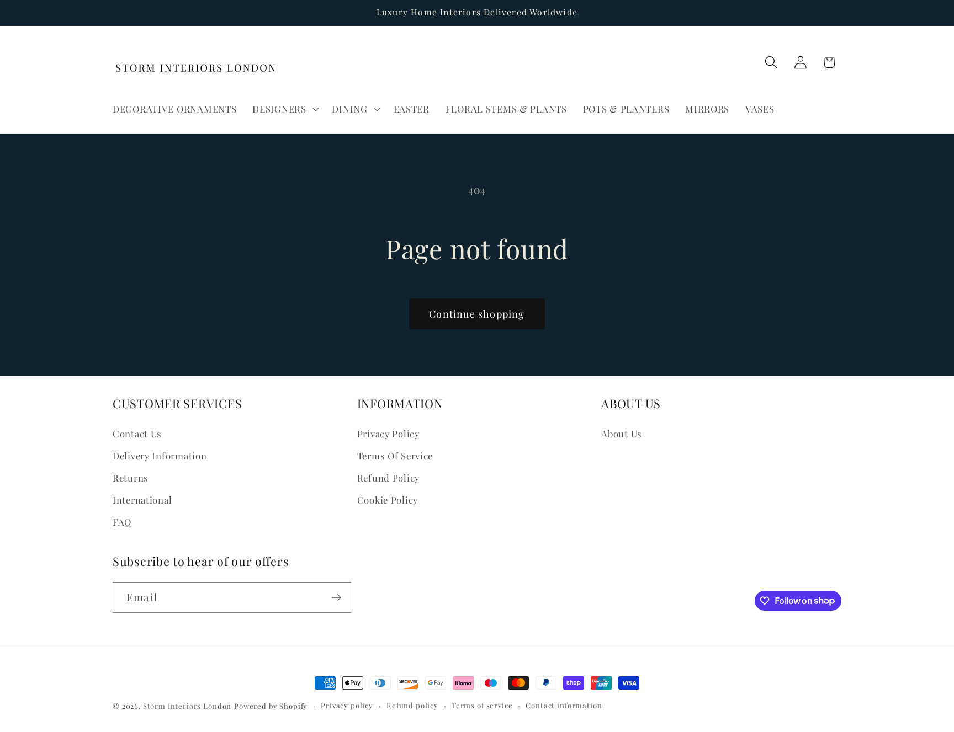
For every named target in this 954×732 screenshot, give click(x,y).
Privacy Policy (388, 434)
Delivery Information (159, 456)
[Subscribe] (336, 597)
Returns (131, 478)
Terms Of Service (395, 456)
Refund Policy (388, 478)
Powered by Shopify (271, 705)
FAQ (122, 522)
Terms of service (482, 705)
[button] (284, 108)
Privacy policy (347, 705)
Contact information (564, 705)
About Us (621, 434)
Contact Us (137, 434)
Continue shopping (476, 313)
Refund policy (412, 705)
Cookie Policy (387, 500)
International (142, 500)
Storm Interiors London (187, 705)
